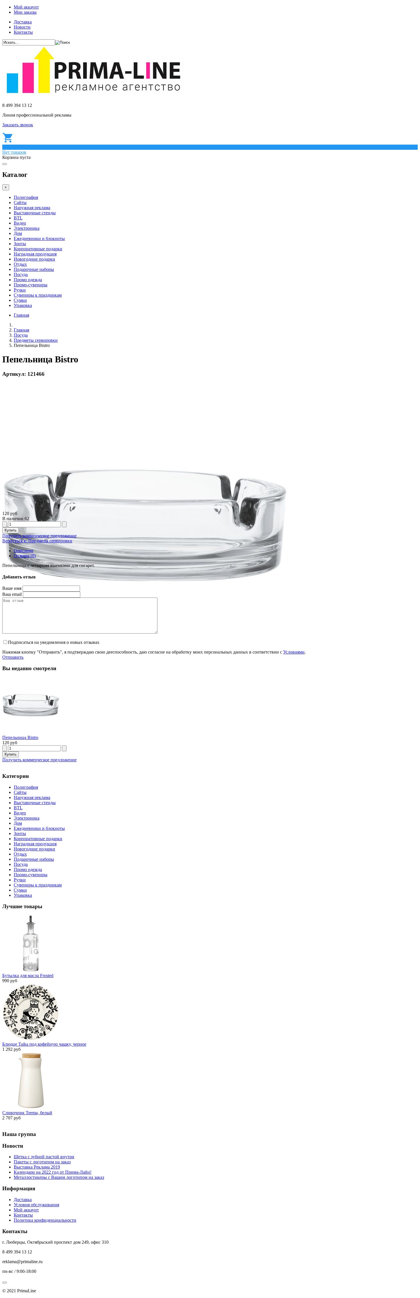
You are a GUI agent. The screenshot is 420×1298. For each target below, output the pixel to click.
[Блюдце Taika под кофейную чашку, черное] (30, 1039)
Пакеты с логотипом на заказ (42, 1161)
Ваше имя (11, 588)
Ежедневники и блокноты (39, 238)
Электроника (26, 228)
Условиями (294, 652)
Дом (18, 233)
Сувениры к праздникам (38, 295)
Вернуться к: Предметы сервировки (37, 540)
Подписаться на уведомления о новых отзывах (53, 642)
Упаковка (23, 305)
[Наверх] (4, 1282)
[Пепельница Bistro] (30, 732)
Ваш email (12, 594)
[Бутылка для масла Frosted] (30, 970)
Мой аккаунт (26, 7)
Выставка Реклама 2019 (37, 1167)
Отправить (12, 657)
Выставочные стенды (35, 212)
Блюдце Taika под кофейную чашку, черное (44, 1044)
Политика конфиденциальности (45, 1220)
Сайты (20, 202)
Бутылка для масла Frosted (27, 975)
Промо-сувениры (30, 284)
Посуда (21, 274)
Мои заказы (25, 12)
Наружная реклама (32, 207)
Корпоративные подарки (38, 248)
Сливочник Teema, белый (27, 1112)
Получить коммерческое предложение (39, 535)
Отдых (20, 264)
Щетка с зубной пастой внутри (44, 1156)
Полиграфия (26, 197)
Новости (22, 27)
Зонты (20, 243)
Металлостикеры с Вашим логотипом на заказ (59, 1177)
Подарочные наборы (34, 269)
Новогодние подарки (34, 259)
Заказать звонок (17, 124)
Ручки (20, 289)
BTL (18, 217)
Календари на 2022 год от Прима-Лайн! (52, 1172)
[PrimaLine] (93, 95)
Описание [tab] (23, 550)
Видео (20, 223)
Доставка (23, 21)
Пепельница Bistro (20, 737)
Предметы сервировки (36, 340)
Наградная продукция (35, 253)
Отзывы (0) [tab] (25, 555)
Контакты (23, 32)
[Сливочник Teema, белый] (30, 1107)
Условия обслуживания (36, 1204)
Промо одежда (28, 279)
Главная (21, 315)
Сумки (20, 300)
